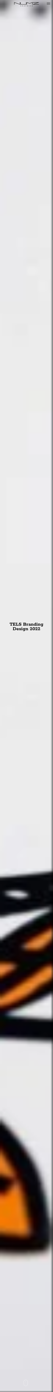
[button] (48, 3)
